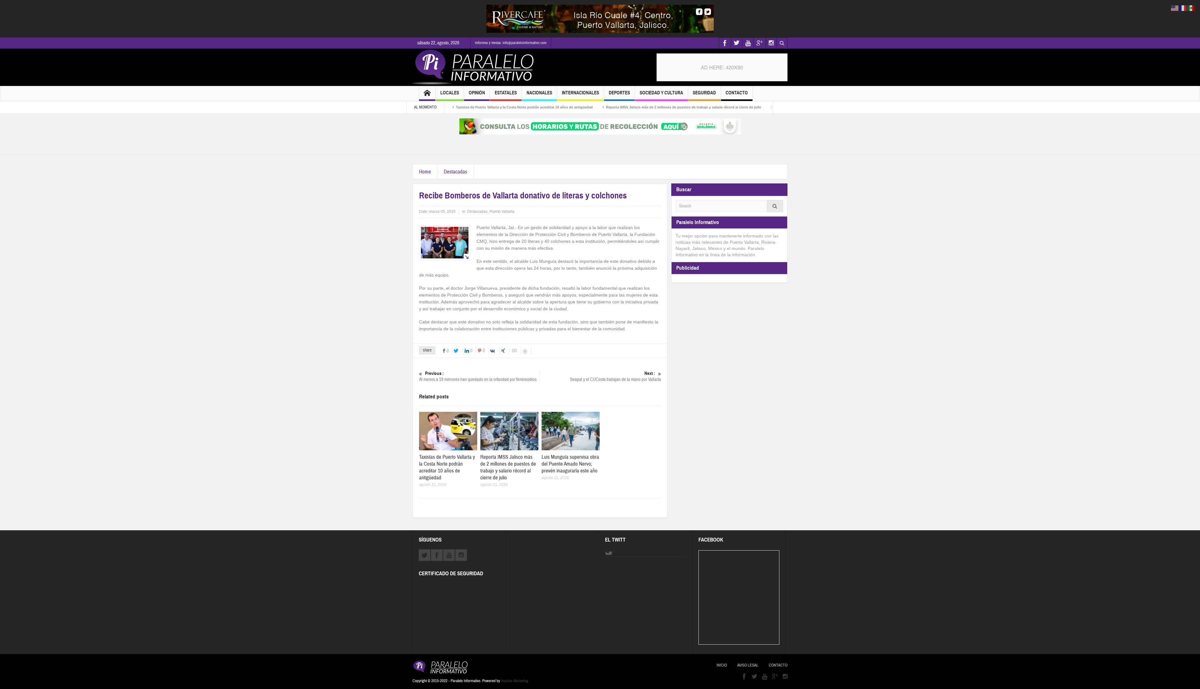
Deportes (619, 93)
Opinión (477, 93)
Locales (449, 93)
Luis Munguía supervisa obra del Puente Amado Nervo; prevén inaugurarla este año (570, 464)
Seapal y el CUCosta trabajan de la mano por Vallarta (615, 376)
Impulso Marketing (514, 680)
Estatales (506, 93)
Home (425, 171)
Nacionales (539, 93)
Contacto (737, 93)
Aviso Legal (747, 665)
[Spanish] (1191, 7)
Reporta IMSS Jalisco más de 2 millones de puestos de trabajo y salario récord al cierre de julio (650, 107)
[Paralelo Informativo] (474, 67)
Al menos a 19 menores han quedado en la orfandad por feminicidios (478, 376)
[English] (1175, 7)
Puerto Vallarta (501, 211)
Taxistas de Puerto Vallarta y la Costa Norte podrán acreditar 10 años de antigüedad (490, 107)
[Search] (775, 206)
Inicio (722, 665)
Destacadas (455, 171)
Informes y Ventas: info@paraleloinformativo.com (511, 43)
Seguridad (704, 93)
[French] (1183, 7)
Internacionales (580, 93)
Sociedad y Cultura (661, 93)
